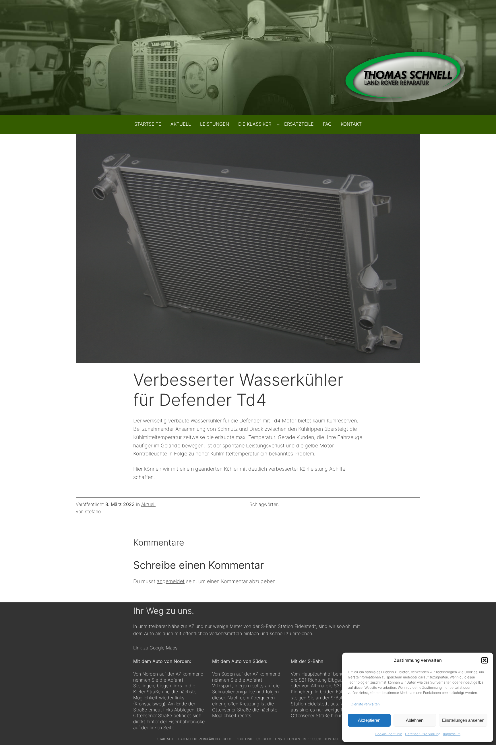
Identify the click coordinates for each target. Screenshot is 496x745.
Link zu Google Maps (155, 648)
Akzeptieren (369, 720)
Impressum (451, 734)
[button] (484, 660)
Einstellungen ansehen (463, 720)
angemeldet (171, 581)
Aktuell (148, 504)
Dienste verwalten (365, 704)
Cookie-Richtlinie (388, 734)
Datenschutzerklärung (422, 734)
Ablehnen (414, 720)
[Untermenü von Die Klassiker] (278, 124)
